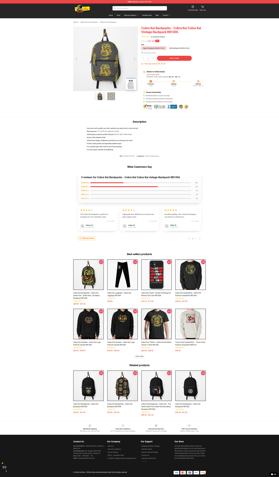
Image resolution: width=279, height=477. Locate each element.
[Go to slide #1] (100, 96)
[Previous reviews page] (189, 239)
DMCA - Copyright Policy (116, 455)
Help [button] (275, 474)
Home (75, 22)
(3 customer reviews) (158, 37)
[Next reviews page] (199, 239)
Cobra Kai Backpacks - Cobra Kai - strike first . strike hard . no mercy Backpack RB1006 (86, 295)
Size (142, 45)
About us (111, 446)
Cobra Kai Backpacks (108, 22)
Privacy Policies (113, 452)
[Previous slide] (76, 59)
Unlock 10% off (4, 467)
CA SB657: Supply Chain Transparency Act (122, 458)
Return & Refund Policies (149, 452)
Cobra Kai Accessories (88, 22)
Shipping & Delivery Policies (150, 446)
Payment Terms (146, 449)
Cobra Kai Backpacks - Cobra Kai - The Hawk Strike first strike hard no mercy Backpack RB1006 (156, 406)
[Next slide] (134, 59)
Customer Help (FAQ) (148, 458)
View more (139, 356)
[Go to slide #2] (111, 96)
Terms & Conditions (114, 449)
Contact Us (145, 455)
